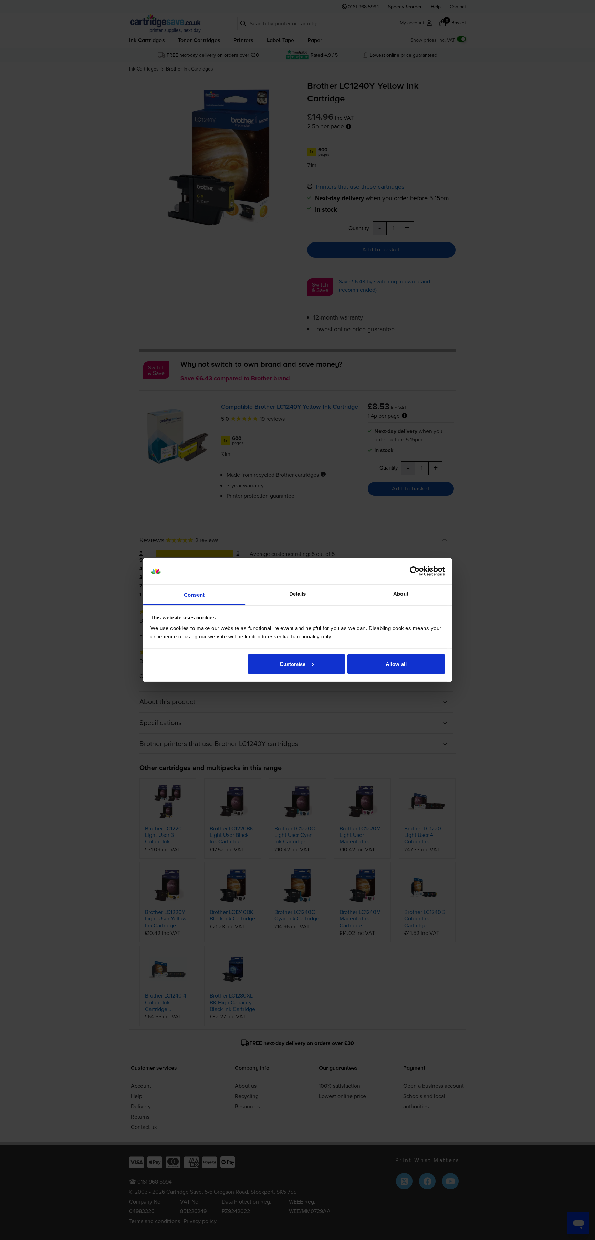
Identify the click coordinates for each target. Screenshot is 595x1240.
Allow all (396, 664)
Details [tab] (297, 594)
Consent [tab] (194, 595)
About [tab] (400, 594)
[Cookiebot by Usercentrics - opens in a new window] (415, 571)
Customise (293, 664)
